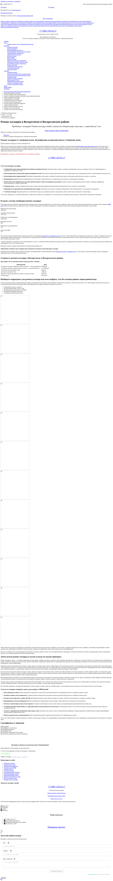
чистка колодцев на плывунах (46, 25)
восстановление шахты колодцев (14, 24)
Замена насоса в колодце (14, 54)
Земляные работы (12, 72)
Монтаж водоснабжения (11, 766)
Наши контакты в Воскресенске (56, 793)
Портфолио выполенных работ (56, 796)
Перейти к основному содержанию (11, 1)
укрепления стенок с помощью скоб (65, 251)
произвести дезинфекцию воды (51, 236)
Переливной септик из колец (15, 81)
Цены (5, 86)
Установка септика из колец (12, 772)
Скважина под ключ (9, 765)
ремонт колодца (42, 23)
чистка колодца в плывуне (30, 25)
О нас (5, 42)
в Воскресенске (16, 10)
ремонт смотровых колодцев (30, 23)
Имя (4, 842)
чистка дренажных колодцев (57, 24)
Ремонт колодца (8, 769)
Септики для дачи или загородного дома (18, 75)
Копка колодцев (11, 59)
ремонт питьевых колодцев (65, 21)
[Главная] (4, 7)
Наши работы (8, 87)
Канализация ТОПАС (13, 80)
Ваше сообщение (8, 859)
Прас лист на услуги (56, 798)
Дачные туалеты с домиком (15, 78)
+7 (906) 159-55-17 (47, 31)
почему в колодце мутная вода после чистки (36, 24)
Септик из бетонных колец (15, 83)
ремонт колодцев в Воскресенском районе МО (17, 91)
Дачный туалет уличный (11, 779)
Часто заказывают (48, 18)
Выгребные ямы (11, 77)
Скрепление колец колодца (15, 66)
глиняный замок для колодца (55, 23)
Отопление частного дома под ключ (17, 62)
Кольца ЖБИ (11, 57)
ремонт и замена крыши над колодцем (30, 21)
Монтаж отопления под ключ (12, 776)
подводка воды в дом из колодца (74, 24)
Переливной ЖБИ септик (11, 775)
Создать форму (92, 874)
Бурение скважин (12, 48)
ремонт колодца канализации (49, 21)
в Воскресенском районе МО (25, 15)
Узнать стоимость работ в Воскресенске (56, 130)
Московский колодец (7, 13)
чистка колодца (14, 27)
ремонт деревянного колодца (13, 23)
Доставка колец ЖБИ (10, 767)
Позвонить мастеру (56, 827)
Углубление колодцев (13, 68)
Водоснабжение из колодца (15, 50)
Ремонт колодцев (12, 65)
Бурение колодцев (12, 47)
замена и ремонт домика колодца (10, 21)
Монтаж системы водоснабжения (16, 60)
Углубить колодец (9, 770)
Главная (6, 41)
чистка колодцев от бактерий (63, 25)
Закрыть (3, 878)
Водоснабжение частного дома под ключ (18, 51)
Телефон (5, 850)
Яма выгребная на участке (11, 773)
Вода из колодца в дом (10, 778)
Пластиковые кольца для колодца (16, 63)
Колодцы (6, 45)
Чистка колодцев (12, 69)
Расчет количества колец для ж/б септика (18, 74)
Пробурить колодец (9, 763)
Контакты (7, 89)
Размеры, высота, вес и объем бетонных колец (20, 44)
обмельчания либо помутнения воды (87, 146)
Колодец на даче (11, 56)
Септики (6, 71)
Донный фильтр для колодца (15, 53)
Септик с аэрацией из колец (15, 84)
